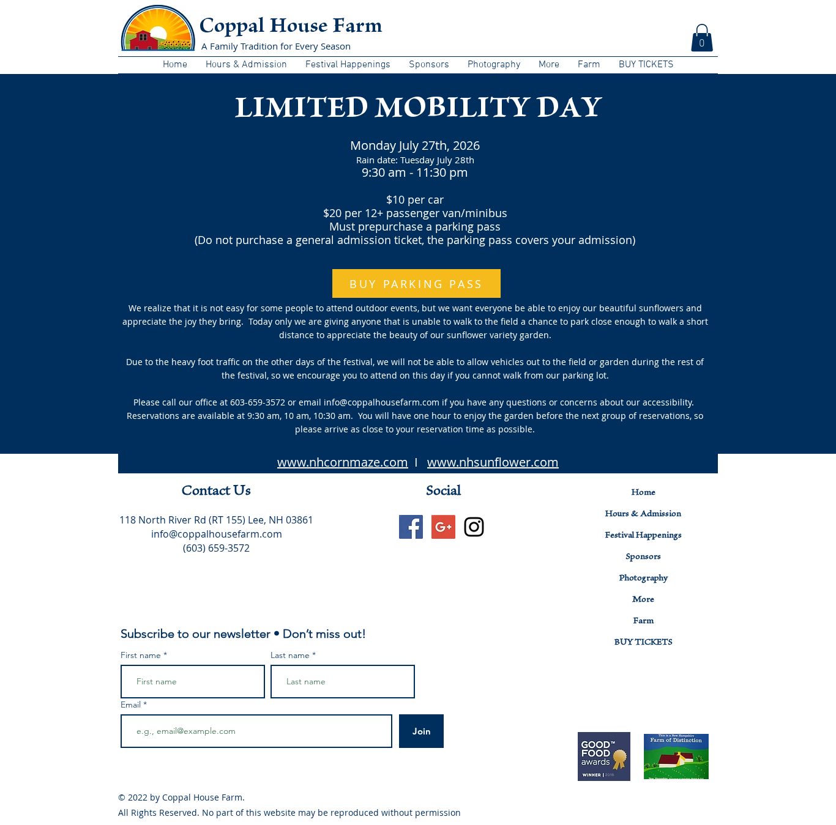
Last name (290, 655)
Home (643, 493)
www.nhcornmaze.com (342, 462)
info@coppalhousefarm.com (216, 534)
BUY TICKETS (643, 643)
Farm (643, 621)
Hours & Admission (643, 514)
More (643, 600)
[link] (702, 37)
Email (132, 704)
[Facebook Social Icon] (411, 527)
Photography (643, 578)
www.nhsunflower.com (493, 462)
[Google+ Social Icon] (443, 527)
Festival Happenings (643, 536)
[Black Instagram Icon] (474, 527)
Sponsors (643, 557)
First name (141, 655)
